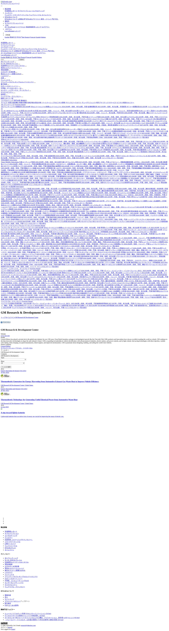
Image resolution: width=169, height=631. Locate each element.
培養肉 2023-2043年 (28, 205)
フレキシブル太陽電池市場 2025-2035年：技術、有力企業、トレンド (44, 193)
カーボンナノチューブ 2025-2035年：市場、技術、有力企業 (58, 119)
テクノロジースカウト (73, 102)
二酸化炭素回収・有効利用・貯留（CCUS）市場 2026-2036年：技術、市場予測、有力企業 (135, 281)
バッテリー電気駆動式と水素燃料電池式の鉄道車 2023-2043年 (139, 164)
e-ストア (38, 27)
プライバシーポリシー (12, 601)
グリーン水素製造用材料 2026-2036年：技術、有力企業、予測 (127, 131)
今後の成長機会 (13, 102)
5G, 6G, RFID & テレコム (9, 63)
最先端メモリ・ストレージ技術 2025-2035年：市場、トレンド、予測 (55, 252)
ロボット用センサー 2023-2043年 (46, 246)
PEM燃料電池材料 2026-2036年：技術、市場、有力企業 (49, 133)
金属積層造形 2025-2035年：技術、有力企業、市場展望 (107, 106)
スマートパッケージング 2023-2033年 (65, 232)
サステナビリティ (7, 92)
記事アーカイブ (10, 544)
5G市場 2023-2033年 (26, 111)
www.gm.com (5, 336)
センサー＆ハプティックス (14, 583)
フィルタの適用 (6, 367)
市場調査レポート (11, 11)
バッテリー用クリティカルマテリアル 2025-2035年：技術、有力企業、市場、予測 (121, 121)
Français (32, 37)
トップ (3, 317)
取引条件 (8, 603)
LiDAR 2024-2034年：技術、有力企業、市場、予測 (35, 221)
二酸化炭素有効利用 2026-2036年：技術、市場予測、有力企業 (121, 191)
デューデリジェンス (89, 102)
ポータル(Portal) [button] (6, 53)
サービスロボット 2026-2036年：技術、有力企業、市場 (77, 246)
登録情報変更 (30, 27)
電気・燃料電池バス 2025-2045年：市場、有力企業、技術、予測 (125, 166)
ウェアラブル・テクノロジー (11, 96)
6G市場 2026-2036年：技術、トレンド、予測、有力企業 (52, 111)
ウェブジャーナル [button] (31, 49)
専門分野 (17, 100)
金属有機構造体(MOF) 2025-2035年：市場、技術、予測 (20, 135)
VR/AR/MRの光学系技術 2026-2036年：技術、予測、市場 (117, 305)
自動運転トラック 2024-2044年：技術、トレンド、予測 (130, 238)
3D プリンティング (7, 61)
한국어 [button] (15, 57)
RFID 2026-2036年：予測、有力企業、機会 (135, 113)
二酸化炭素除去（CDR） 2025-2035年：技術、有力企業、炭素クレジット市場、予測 (70, 191)
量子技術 (4, 84)
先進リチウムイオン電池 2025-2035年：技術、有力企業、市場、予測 (85, 162)
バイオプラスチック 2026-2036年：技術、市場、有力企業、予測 (81, 281)
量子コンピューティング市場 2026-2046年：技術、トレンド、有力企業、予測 (125, 234)
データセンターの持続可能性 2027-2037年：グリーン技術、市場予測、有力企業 (103, 201)
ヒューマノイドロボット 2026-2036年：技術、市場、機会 (79, 254)
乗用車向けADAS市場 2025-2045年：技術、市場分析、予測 (80, 176)
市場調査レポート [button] (7, 43)
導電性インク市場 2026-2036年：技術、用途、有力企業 (49, 121)
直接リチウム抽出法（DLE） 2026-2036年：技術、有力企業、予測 (55, 123)
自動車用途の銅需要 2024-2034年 (80, 121)
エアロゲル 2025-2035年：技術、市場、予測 (142, 117)
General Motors (5, 346)
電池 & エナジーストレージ (10, 68)
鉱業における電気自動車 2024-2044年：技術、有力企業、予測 (32, 170)
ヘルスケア (5, 76)
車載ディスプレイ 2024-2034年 (63, 219)
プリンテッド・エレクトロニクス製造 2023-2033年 (144, 230)
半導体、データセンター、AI (11, 88)
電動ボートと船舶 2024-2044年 (34, 168)
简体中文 (13, 37)
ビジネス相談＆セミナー (125, 102)
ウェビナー (9, 15)
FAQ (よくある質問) (12, 605)
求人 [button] (52, 51)
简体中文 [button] (9, 57)
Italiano (43, 37)
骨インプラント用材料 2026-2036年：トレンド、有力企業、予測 (30, 131)
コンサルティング (38, 11)
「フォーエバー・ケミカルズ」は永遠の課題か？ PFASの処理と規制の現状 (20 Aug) (34, 620)
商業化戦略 (23, 102)
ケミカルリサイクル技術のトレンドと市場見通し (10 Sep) (25, 615)
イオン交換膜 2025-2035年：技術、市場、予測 (21, 127)
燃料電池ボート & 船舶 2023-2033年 (13, 172)
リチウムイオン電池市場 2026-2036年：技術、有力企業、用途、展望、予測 (138, 147)
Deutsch (27, 37)
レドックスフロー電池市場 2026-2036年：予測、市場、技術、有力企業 (48, 152)
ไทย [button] (19, 57)
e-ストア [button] (34, 53)
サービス (4, 102)
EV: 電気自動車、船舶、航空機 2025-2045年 (69, 170)
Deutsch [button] (23, 57)
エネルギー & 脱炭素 (8, 72)
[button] (8, 9)
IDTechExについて (11, 19)
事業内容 (8, 595)
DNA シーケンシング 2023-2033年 (133, 207)
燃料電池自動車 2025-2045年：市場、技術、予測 (43, 172)
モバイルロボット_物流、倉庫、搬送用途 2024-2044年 (42, 244)
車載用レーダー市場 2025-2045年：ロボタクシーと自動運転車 (41, 238)
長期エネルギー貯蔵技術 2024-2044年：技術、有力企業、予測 (114, 150)
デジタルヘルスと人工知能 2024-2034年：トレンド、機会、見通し (97, 207)
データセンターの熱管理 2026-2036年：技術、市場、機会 (125, 264)
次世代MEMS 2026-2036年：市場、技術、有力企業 (98, 256)
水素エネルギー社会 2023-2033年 (105, 195)
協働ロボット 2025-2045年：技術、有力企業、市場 (49, 240)
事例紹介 (24, 100)
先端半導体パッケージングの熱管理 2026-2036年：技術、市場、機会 (81, 264)
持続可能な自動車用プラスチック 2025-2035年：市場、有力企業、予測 (65, 137)
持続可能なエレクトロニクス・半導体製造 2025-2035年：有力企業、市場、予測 (107, 232)
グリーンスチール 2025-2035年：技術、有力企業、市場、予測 (72, 195)
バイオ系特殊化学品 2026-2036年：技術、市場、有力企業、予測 (79, 189)
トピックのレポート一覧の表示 (21, 115)
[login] (13, 629)
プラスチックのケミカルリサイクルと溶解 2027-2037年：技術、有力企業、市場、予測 (109, 119)
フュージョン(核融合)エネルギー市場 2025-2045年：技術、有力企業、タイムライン (97, 193)
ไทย (23, 37)
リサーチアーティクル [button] (17, 49)
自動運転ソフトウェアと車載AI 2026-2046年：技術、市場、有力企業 (87, 238)
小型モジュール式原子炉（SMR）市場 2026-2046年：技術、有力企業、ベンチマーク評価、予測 (78, 289)
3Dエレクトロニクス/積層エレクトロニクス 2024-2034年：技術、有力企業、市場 (59, 106)
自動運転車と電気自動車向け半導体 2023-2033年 (61, 180)
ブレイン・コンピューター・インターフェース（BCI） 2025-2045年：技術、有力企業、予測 (64, 303)
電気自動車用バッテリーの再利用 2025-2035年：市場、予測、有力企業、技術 (101, 152)
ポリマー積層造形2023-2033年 (137, 106)
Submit (22, 59)
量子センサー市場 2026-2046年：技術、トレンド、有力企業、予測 (106, 277)
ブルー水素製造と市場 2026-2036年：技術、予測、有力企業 (123, 189)
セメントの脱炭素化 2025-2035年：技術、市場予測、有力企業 (89, 285)
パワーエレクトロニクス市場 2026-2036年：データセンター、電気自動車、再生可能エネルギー (76, 178)
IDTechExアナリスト (33, 19)
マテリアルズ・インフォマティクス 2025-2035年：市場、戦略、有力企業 (141, 133)
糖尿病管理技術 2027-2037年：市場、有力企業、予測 (55, 207)
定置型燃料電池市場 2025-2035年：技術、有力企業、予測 (55, 201)
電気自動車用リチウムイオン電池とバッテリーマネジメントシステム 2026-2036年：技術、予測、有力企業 (74, 147)
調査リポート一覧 (7, 98)
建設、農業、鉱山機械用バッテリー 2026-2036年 (84, 143)
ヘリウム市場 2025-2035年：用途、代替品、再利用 (95, 125)
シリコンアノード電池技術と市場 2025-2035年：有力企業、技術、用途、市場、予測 (108, 180)
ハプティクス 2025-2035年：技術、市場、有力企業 (104, 273)
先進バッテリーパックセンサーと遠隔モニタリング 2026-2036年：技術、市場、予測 (109, 141)
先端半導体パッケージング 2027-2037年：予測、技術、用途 (31, 219)
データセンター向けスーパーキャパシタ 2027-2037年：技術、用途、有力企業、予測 (44, 262)
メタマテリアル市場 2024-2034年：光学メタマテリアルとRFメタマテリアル (49, 113)
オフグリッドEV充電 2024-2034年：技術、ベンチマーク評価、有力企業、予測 (31, 176)
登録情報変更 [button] (26, 53)
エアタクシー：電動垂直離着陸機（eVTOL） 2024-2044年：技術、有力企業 (136, 162)
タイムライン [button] (42, 49)
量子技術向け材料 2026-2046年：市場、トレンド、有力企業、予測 (92, 133)
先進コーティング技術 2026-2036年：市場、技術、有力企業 (106, 117)
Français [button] (28, 57)
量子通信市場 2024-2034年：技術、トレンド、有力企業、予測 (98, 113)
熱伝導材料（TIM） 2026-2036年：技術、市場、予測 (108, 137)
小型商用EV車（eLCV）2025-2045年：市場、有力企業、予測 (66, 168)
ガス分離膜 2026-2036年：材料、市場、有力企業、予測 (146, 193)
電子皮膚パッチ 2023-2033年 (155, 207)
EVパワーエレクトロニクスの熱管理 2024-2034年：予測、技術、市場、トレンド (132, 182)
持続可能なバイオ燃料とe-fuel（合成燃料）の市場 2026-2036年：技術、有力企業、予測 (121, 291)
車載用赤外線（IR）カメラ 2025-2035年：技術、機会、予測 (85, 242)
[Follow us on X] (86, 470)
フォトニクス (5, 80)
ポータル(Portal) (10, 27)
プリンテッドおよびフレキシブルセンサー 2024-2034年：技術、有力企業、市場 (55, 277)
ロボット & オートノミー (9, 86)
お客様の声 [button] (18, 51)
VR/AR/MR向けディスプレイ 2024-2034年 (17, 273)
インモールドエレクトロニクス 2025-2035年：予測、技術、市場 (104, 230)
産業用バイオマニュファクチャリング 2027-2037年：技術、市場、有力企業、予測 (97, 287)
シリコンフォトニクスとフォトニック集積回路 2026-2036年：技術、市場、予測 (102, 260)
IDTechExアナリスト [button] (29, 51)
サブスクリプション (25, 11)
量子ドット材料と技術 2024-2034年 (105, 135)
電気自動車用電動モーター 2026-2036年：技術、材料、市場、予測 (111, 168)
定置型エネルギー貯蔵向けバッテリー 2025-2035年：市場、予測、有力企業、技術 (130, 143)
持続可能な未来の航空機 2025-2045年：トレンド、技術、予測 (45, 182)
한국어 (18, 37)
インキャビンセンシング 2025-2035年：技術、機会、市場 (44, 242)
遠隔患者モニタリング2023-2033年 (55, 209)
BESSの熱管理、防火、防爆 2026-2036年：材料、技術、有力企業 (78, 158)
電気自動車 (5, 70)
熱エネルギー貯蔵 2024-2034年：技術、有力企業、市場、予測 (33, 158)
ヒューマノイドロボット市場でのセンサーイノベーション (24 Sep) (28, 613)
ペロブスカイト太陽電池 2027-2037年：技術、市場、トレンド (52, 199)
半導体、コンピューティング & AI (17, 581)
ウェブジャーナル (35, 15)
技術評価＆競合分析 (34, 102)
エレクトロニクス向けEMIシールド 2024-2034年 (137, 123)
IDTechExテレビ (10, 548)
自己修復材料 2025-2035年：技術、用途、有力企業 (22, 137)
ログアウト (46, 27)
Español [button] (34, 57)
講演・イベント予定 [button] (44, 51)
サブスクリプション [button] (8, 45)
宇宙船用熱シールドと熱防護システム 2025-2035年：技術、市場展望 (53, 125)
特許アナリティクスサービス (106, 102)
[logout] (9, 627)
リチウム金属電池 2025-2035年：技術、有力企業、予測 (73, 150)
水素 (2, 78)
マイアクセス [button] (16, 53)
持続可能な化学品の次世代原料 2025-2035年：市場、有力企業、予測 (106, 197)
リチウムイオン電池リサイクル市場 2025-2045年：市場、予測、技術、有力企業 (29, 129)
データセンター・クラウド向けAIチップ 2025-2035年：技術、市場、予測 (89, 248)
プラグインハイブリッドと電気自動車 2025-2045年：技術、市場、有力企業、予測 (130, 176)
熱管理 (3, 94)
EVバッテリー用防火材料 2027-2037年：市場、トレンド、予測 (107, 170)
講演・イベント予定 (48, 19)
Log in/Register (9, 31)
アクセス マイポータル (23, 348)
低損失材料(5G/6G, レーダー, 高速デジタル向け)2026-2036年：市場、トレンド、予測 (86, 129)
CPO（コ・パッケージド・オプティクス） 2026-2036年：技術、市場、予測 (100, 219)
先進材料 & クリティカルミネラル (13, 65)
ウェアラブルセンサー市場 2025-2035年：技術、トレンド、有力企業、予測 (102, 279)
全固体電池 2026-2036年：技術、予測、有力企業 (64, 156)
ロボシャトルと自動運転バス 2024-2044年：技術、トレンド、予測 (133, 178)
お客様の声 (22, 19)
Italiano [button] (39, 57)
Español (38, 37)
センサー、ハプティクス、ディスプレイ (15, 90)
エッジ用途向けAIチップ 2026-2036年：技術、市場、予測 (135, 248)
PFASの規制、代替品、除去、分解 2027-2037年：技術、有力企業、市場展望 (62, 205)
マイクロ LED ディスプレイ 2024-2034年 (120, 221)
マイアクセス (20, 27)
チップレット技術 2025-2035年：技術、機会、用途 (127, 250)
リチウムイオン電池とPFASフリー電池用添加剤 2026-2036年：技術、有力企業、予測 (55, 117)
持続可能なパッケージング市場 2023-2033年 (56, 293)
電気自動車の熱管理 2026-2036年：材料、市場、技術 (85, 182)
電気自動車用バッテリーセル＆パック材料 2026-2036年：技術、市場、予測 (79, 131)
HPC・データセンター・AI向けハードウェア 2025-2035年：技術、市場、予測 (32, 254)
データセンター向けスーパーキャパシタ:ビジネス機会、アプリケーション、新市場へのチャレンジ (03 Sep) (42, 618)
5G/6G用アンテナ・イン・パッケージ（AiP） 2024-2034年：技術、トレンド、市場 (101, 111)
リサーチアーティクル (21, 15)
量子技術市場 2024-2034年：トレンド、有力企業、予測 (54, 236)
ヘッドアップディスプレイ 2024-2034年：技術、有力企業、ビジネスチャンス (139, 172)
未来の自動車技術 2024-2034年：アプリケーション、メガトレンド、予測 (85, 172)
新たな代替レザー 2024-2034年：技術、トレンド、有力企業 (99, 123)
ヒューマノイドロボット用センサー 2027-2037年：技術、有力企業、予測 (26, 279)
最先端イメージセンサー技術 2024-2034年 (46, 273)
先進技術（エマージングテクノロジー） (19, 539)
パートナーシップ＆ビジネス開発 (53, 102)
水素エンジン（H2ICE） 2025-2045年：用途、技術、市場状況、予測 (142, 195)
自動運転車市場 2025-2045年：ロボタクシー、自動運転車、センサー (59, 164)
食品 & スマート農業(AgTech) (11, 74)
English (7, 37)
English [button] (3, 57)
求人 (56, 19)
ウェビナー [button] (5, 49)
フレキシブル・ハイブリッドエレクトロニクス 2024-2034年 (60, 230)
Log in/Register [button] (5, 55)
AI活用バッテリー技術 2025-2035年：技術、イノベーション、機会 (43, 143)
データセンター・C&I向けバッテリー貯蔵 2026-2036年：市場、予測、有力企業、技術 (79, 250)
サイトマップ (9, 599)
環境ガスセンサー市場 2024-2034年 (74, 273)
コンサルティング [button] (7, 47)
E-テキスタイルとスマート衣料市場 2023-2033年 (60, 305)
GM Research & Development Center (26, 317)
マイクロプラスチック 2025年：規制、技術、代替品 (144, 287)
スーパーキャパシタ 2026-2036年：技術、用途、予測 (100, 156)
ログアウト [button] (42, 53)
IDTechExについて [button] (7, 51)
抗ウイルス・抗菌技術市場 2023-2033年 (23, 207)
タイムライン (46, 15)
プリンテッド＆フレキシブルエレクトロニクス (17, 82)
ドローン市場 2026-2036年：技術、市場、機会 (86, 166)
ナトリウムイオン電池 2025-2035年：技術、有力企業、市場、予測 (24, 156)
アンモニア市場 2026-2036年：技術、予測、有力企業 (38, 189)
